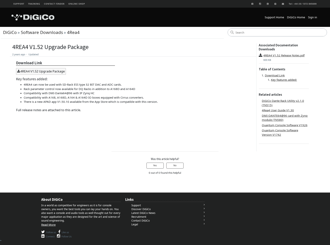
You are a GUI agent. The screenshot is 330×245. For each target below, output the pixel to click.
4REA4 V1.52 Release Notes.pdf (284, 55)
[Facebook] (252, 4)
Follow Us (66, 236)
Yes (155, 165)
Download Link (275, 75)
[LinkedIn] (268, 4)
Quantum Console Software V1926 (284, 125)
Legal (134, 224)
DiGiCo (10, 32)
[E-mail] (283, 4)
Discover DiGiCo (141, 209)
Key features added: (284, 80)
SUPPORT (18, 3)
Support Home (274, 17)
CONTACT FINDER (54, 3)
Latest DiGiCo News (143, 213)
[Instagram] (260, 4)
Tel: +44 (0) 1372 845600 (303, 3)
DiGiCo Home (296, 17)
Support (136, 205)
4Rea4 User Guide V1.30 (278, 110)
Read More (48, 225)
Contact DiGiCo (140, 220)
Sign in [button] (312, 17)
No (174, 165)
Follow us (51, 232)
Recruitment (138, 216)
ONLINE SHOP (76, 3)
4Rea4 (73, 32)
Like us (65, 232)
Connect (50, 236)
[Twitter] (275, 4)
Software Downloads (42, 32)
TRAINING (34, 3)
